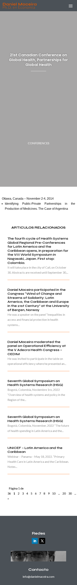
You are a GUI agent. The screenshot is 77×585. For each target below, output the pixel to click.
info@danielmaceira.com (38, 576)
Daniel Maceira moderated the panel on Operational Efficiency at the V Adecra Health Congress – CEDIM (36, 348)
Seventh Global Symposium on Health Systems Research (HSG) (35, 383)
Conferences (38, 143)
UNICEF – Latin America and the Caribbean (34, 450)
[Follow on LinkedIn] (35, 541)
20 (64, 493)
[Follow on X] (42, 541)
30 (70, 493)
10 (54, 493)
